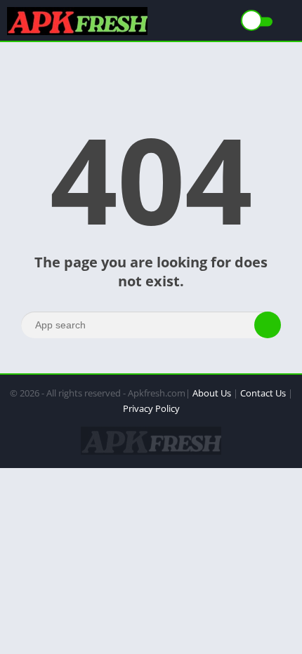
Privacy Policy (151, 408)
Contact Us (263, 393)
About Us (211, 393)
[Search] (267, 325)
